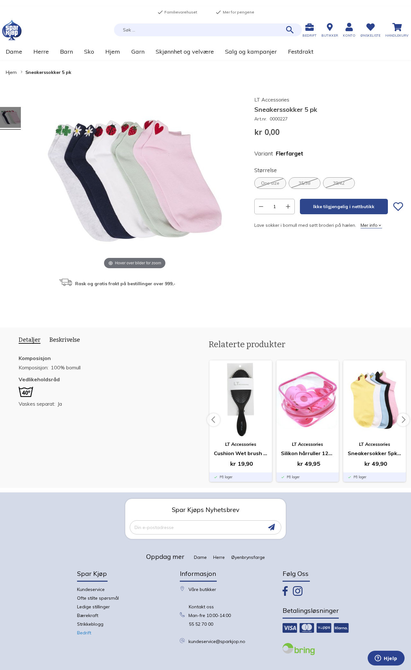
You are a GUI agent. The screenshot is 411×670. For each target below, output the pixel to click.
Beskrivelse (64, 340)
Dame (200, 557)
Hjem (11, 72)
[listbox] (328, 183)
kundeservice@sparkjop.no (216, 641)
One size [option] (270, 183)
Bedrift (84, 633)
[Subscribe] (271, 527)
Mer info (369, 225)
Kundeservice (91, 589)
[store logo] (12, 30)
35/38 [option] (304, 183)
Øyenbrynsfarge (248, 557)
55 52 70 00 (201, 624)
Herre (219, 557)
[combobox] (208, 29)
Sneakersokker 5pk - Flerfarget (374, 453)
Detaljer (29, 340)
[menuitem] (13, 51)
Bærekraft (87, 615)
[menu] (205, 51)
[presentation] (27, 341)
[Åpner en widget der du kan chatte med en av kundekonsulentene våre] (386, 659)
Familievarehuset (177, 12)
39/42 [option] (339, 183)
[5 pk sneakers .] (10, 118)
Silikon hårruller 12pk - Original (308, 453)
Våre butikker (202, 589)
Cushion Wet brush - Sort (240, 453)
